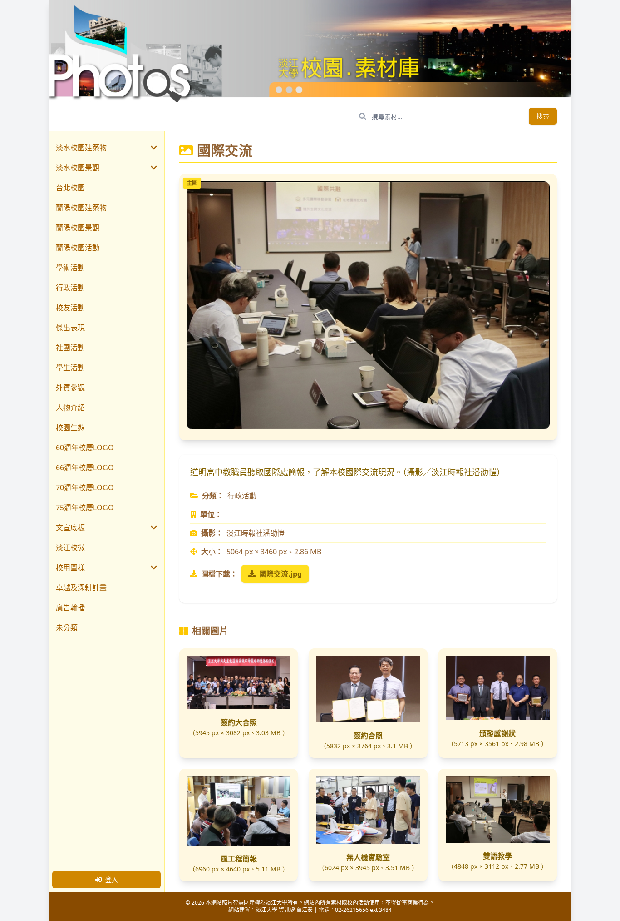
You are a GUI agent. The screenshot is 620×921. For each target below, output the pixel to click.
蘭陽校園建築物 (81, 208)
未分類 (67, 627)
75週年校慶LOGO (85, 508)
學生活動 (70, 368)
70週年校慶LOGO (85, 488)
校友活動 (70, 308)
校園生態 (70, 428)
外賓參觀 (70, 388)
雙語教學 (497, 856)
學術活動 (70, 268)
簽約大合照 (239, 722)
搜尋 (542, 116)
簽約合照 (368, 736)
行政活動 (70, 288)
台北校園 (70, 188)
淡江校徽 (70, 548)
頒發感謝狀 (497, 733)
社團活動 (70, 348)
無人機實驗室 (368, 857)
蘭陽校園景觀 (77, 228)
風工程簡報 (239, 859)
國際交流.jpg (280, 574)
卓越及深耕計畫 (81, 587)
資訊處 (287, 910)
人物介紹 (70, 408)
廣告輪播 (70, 607)
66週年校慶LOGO (85, 468)
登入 (111, 879)
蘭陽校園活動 (77, 248)
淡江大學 (266, 910)
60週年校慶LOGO (85, 448)
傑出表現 (70, 328)
